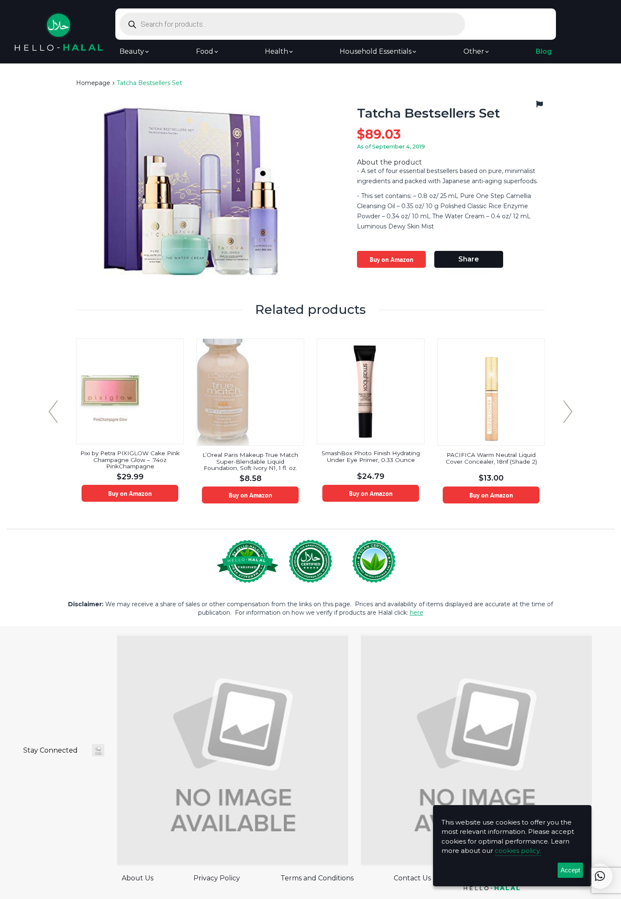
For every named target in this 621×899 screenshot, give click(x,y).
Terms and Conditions (317, 878)
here (416, 612)
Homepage (93, 83)
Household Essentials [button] (375, 51)
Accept (570, 870)
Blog (544, 51)
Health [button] (276, 51)
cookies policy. (518, 851)
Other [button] (473, 51)
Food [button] (204, 51)
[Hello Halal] (59, 31)
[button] (600, 876)
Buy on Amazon (391, 259)
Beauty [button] (132, 51)
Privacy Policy (216, 878)
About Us (137, 878)
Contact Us (412, 878)
